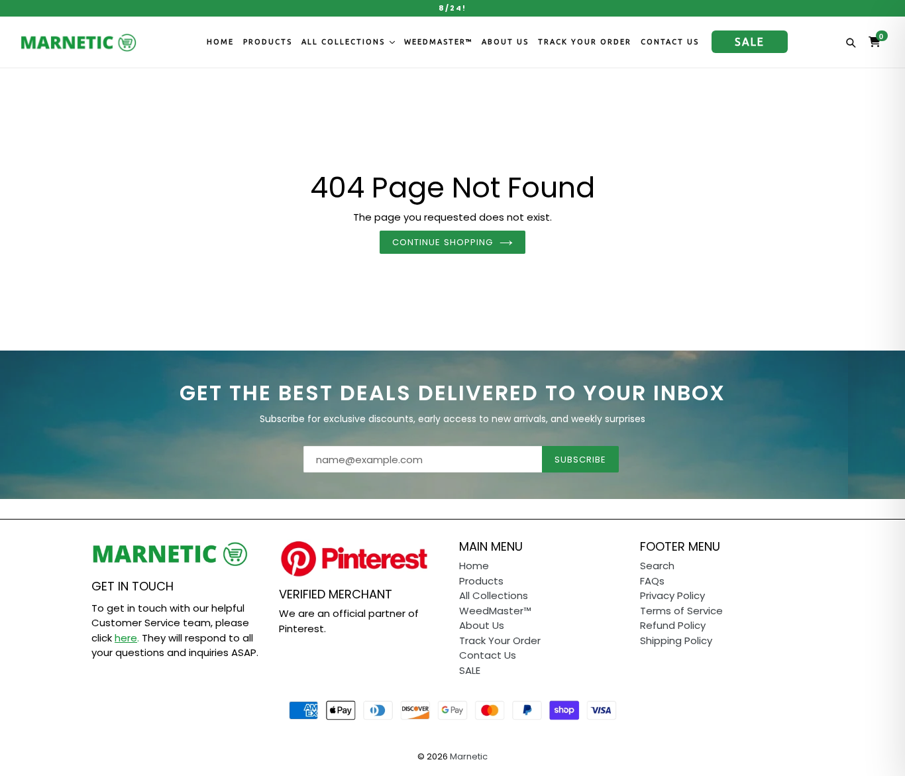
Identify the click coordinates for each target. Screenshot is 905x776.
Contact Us (670, 42)
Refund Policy (673, 625)
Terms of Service (681, 611)
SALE (750, 42)
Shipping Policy (676, 640)
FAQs (652, 581)
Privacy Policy (672, 595)
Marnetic (469, 756)
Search (657, 566)
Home (220, 42)
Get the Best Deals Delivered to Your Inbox (452, 393)
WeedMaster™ (438, 42)
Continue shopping (442, 242)
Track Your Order (584, 42)
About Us (505, 42)
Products (267, 42)
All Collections (344, 42)
